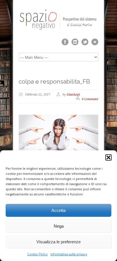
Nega (59, 226)
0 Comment (90, 99)
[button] (108, 157)
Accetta (58, 210)
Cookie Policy (37, 254)
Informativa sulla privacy (69, 254)
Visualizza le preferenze (58, 241)
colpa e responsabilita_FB (54, 81)
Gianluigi (73, 94)
